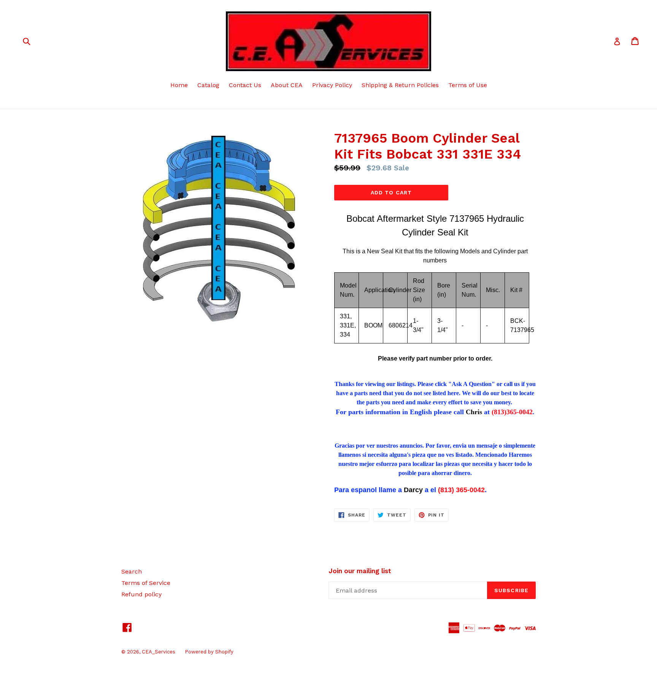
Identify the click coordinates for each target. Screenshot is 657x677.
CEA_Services (158, 652)
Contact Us (245, 85)
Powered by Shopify (209, 652)
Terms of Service (145, 582)
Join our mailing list (359, 571)
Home (179, 85)
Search (131, 571)
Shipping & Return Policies (400, 85)
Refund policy (141, 594)
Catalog (208, 85)
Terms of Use (467, 85)
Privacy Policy (332, 85)
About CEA (287, 85)
